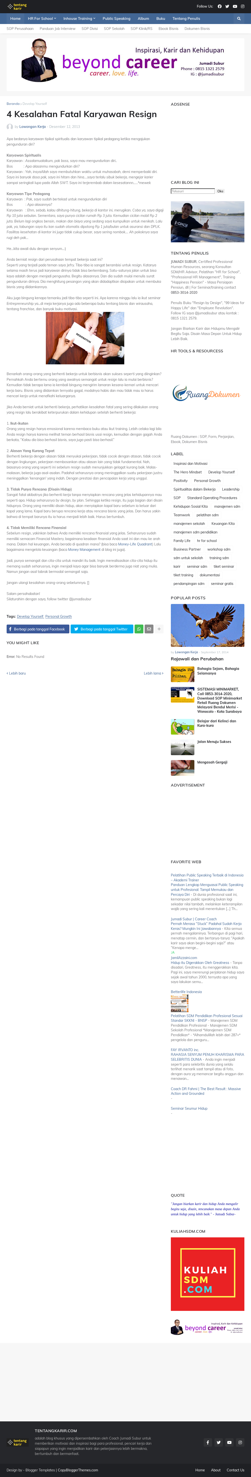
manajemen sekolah (189, 523)
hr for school (207, 541)
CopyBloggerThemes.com (78, 1470)
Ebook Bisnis (168, 28)
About (216, 1470)
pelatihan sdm (208, 515)
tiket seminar (224, 566)
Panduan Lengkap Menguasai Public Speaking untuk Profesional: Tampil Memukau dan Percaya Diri (207, 890)
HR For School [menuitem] (40, 18)
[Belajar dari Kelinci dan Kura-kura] (182, 727)
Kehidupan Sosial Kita (191, 506)
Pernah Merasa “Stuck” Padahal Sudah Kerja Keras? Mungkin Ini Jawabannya (206, 926)
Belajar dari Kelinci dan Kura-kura (216, 723)
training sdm (219, 558)
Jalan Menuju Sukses (214, 741)
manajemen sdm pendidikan (195, 532)
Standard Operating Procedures (212, 498)
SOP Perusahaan (20, 28)
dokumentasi (210, 575)
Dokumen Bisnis (197, 28)
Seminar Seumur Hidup (189, 1108)
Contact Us (235, 1470)
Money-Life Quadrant (135, 544)
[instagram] (242, 6)
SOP (177, 498)
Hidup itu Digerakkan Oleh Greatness (200, 962)
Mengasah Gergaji (212, 762)
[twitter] (227, 6)
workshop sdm (218, 549)
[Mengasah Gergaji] (182, 768)
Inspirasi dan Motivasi (190, 463)
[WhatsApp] (139, 629)
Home (200, 1470)
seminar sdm (197, 566)
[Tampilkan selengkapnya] (159, 629)
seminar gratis (222, 583)
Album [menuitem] (143, 18)
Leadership (230, 489)
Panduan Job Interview (57, 28)
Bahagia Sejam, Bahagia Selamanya (218, 670)
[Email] (149, 629)
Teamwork (182, 515)
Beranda (13, 104)
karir (177, 566)
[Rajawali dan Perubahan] (207, 625)
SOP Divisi (90, 28)
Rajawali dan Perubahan (197, 659)
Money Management (84, 549)
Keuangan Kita (223, 523)
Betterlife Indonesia (186, 992)
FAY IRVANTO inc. (185, 1050)
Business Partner (187, 549)
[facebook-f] (208, 1442)
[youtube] (235, 6)
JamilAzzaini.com (184, 958)
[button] (239, 18)
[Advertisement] (201, 141)
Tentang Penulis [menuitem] (186, 18)
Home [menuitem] (15, 18)
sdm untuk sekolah (188, 558)
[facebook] (220, 6)
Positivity (181, 481)
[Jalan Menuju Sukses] (182, 747)
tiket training (183, 575)
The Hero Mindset (188, 472)
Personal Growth (58, 616)
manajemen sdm (227, 506)
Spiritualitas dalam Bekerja (194, 489)
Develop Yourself (35, 104)
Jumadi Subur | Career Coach (194, 919)
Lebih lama (152, 673)
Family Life (182, 541)
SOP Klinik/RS (141, 28)
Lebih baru (17, 673)
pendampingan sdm (189, 583)
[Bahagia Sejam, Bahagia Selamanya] (182, 674)
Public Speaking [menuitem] (116, 18)
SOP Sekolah (114, 28)
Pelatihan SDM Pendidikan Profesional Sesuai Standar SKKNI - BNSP (206, 1018)
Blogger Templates (40, 1470)
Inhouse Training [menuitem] (77, 18)
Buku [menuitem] (160, 18)
